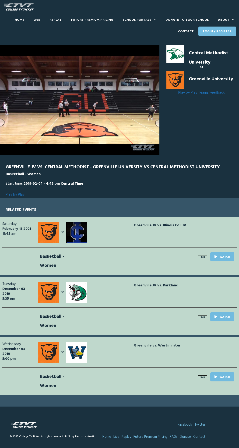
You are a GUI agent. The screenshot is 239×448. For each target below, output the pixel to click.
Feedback (217, 93)
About (223, 20)
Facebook (185, 425)
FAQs (173, 437)
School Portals (137, 20)
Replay (55, 20)
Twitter (199, 425)
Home (19, 20)
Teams (203, 93)
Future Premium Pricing (92, 20)
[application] (79, 100)
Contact (186, 31)
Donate (185, 437)
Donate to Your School (187, 20)
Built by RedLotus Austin (80, 436)
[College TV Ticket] (19, 7)
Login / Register (217, 31)
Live (37, 20)
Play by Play (187, 93)
